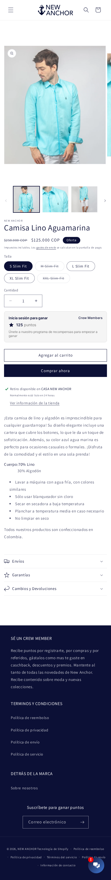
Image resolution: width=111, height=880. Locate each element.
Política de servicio (27, 754)
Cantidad (11, 290)
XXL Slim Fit (56, 279)
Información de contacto (57, 865)
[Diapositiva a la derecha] (105, 201)
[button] (11, 10)
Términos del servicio (62, 857)
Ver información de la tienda (35, 403)
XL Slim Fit (19, 278)
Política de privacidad (29, 730)
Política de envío (25, 742)
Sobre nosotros (24, 788)
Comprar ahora (55, 370)
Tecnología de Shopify (52, 849)
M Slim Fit (52, 267)
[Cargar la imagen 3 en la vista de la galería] (84, 199)
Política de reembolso (30, 717)
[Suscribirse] (82, 822)
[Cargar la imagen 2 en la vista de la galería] (55, 199)
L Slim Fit (80, 266)
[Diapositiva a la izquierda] (6, 201)
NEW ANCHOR (27, 849)
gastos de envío (46, 247)
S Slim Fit (18, 266)
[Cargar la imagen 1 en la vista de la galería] (26, 199)
